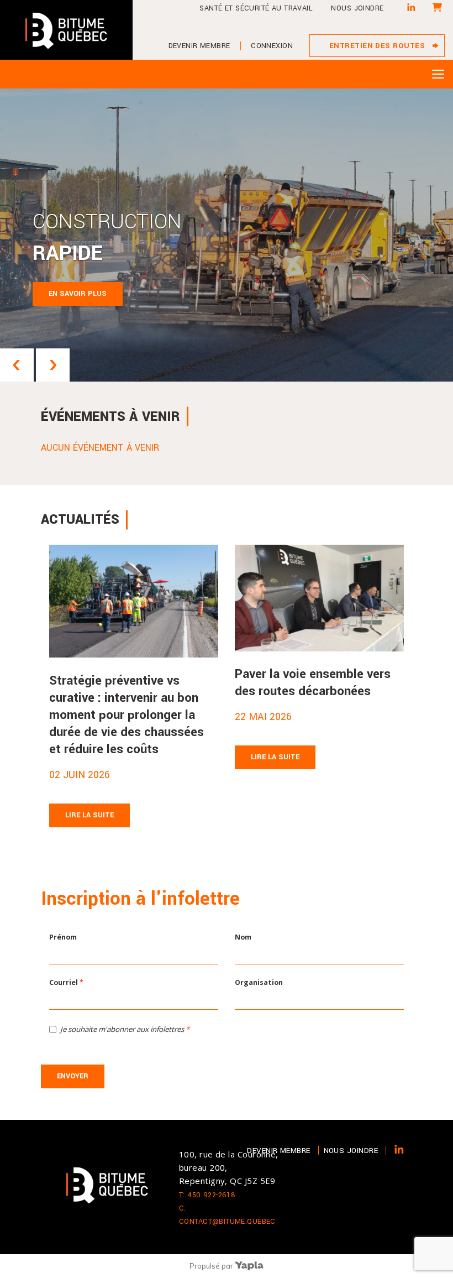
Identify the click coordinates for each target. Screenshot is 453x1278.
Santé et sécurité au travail (256, 8)
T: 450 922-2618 (207, 1195)
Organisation (259, 982)
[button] (17, 365)
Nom (243, 937)
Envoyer (72, 1076)
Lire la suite (89, 815)
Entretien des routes (377, 45)
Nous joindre (357, 8)
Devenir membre (199, 46)
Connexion (272, 46)
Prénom (63, 937)
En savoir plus (78, 294)
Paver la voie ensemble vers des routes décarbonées (313, 682)
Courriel (66, 982)
